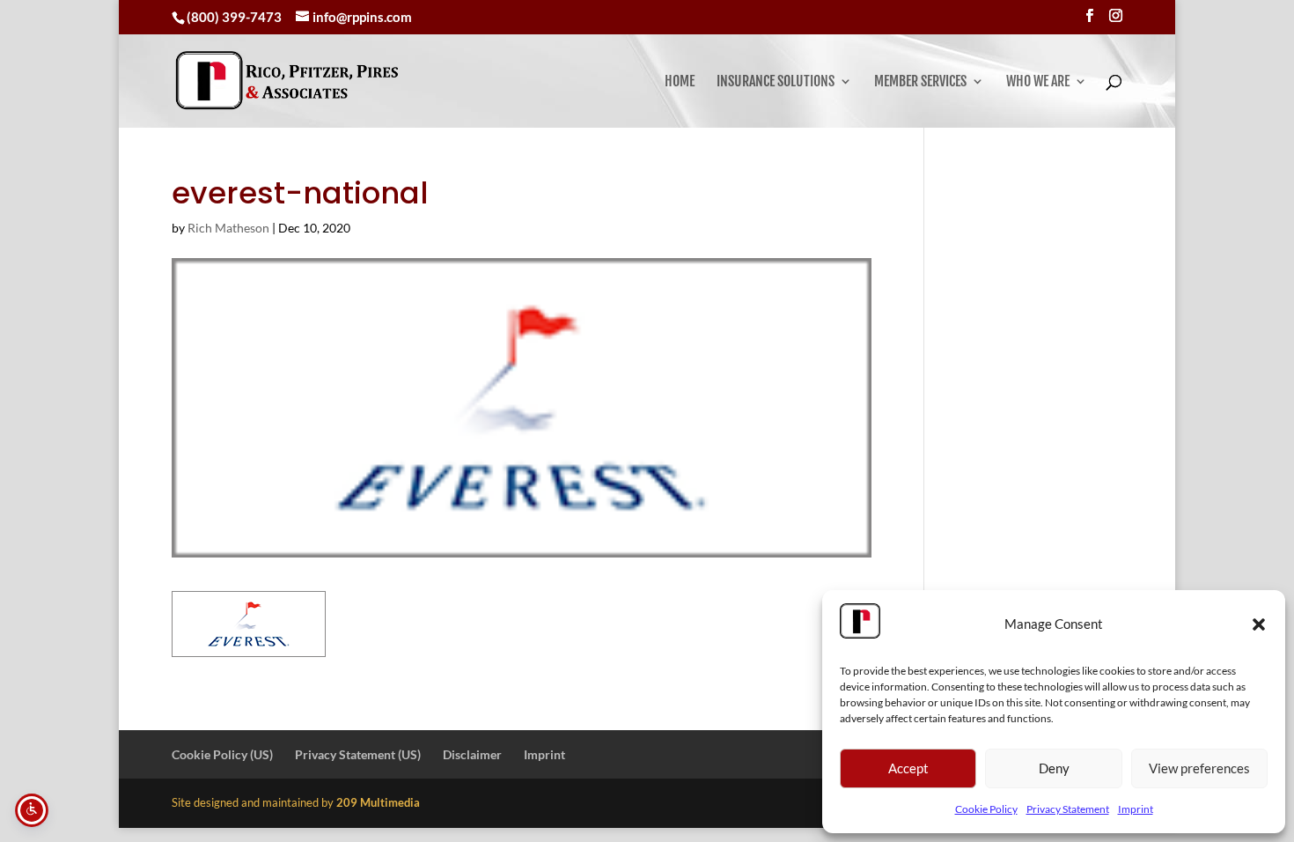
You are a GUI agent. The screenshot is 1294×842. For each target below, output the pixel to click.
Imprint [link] (1135, 809)
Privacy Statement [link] (1067, 809)
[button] (1259, 624)
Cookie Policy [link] (986, 809)
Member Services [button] (920, 82)
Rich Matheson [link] (228, 227)
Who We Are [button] (1038, 82)
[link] (287, 80)
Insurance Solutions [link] (775, 82)
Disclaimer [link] (472, 754)
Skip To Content (67, 21)
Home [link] (680, 82)
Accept (908, 768)
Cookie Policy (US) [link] (222, 754)
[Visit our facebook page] (1089, 16)
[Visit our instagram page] (1115, 16)
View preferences (1199, 768)
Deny (1054, 768)
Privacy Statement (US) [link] (358, 754)
